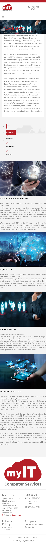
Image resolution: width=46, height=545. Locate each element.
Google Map (16, 515)
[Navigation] (3, 17)
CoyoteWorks (28, 540)
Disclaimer (6, 530)
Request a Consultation (34, 525)
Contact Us (29, 527)
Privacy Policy (7, 527)
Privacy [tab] (9, 155)
